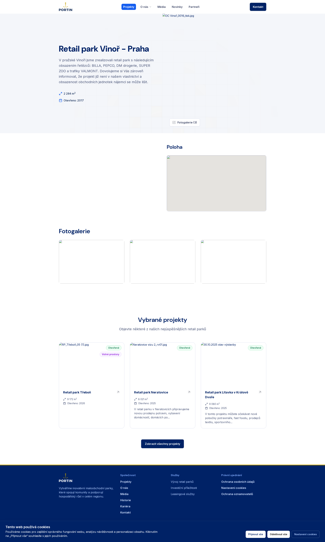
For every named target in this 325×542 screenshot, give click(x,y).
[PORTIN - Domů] (86, 478)
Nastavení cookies (305, 534)
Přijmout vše (255, 534)
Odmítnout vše (278, 534)
